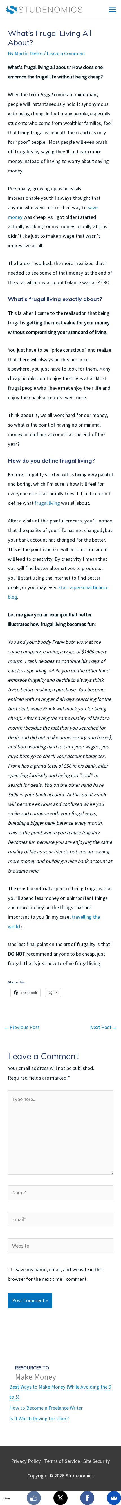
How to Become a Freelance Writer (46, 1408)
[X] (60, 1498)
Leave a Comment (66, 53)
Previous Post (21, 1027)
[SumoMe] (114, 1498)
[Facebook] (87, 1498)
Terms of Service (62, 1461)
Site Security (96, 1461)
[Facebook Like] (34, 1498)
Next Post (104, 1027)
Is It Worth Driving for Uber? (39, 1418)
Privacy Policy (26, 1461)
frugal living (47, 503)
